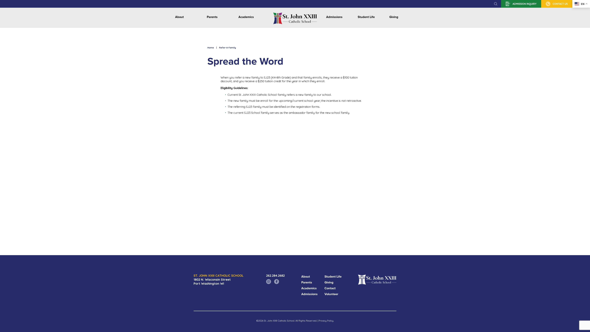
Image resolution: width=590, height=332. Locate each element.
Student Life (366, 17)
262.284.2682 (275, 275)
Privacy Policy (326, 320)
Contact (330, 288)
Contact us (560, 3)
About (179, 17)
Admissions (334, 17)
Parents (212, 17)
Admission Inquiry (525, 3)
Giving (393, 17)
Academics (246, 17)
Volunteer (331, 294)
